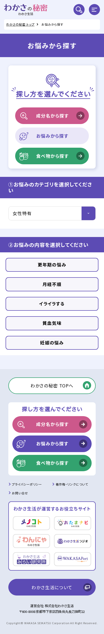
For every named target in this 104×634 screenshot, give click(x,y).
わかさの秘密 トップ (20, 24)
